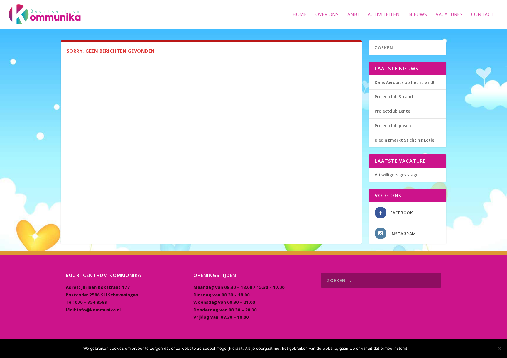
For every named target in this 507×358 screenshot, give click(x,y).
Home (300, 15)
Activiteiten (384, 15)
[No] (499, 348)
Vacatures (449, 15)
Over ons (327, 15)
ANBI (353, 15)
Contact (482, 15)
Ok (417, 348)
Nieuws (417, 15)
